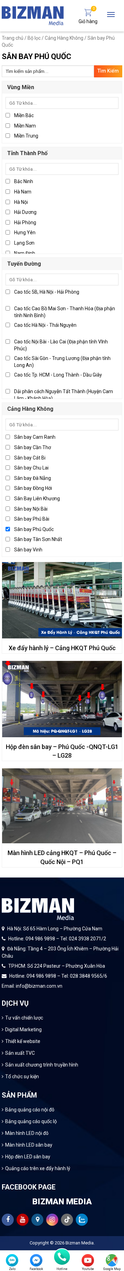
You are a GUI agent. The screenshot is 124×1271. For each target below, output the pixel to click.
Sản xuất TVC (20, 1053)
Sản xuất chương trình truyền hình (41, 1065)
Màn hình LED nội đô (27, 1133)
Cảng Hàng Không (64, 38)
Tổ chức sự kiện (22, 1076)
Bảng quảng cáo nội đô (29, 1109)
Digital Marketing (23, 1029)
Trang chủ (12, 38)
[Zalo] (12, 1260)
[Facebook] (36, 1260)
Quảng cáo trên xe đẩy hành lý (37, 1168)
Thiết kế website (22, 1041)
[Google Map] (112, 1260)
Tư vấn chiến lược (24, 1018)
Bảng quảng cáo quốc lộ (31, 1121)
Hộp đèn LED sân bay (27, 1156)
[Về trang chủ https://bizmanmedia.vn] (33, 15)
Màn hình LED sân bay (28, 1145)
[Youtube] (87, 1260)
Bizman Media (79, 1242)
